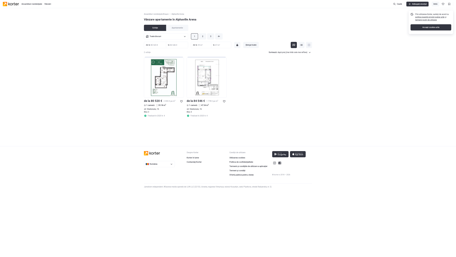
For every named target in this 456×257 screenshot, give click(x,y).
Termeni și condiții (237, 170)
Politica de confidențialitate (241, 162)
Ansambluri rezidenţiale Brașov (156, 14)
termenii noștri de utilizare (426, 20)
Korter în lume (193, 158)
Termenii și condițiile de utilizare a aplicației (248, 166)
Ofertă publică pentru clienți (241, 175)
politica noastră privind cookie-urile (429, 17)
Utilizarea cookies (237, 158)
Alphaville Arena (177, 14)
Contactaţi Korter (194, 162)
